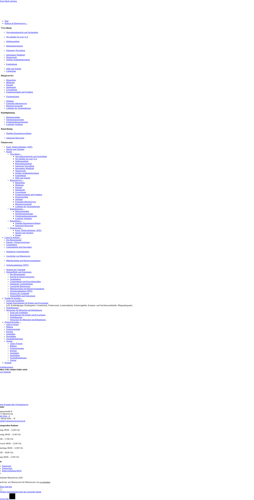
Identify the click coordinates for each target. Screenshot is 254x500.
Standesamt (11, 87)
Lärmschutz (11, 71)
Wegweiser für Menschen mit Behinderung (24, 310)
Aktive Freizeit (12, 324)
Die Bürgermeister (14, 240)
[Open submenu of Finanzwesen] (22, 228)
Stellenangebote (12, 41)
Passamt (9, 85)
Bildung (9, 327)
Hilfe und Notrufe (13, 69)
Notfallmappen (12, 308)
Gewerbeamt (11, 90)
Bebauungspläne (13, 117)
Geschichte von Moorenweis (18, 256)
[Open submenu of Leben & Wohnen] (21, 238)
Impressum (6, 466)
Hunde (9, 152)
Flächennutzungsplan (15, 119)
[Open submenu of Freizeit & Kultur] (20, 322)
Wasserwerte (11, 57)
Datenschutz (7, 468)
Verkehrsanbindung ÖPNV (17, 265)
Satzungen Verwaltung (15, 50)
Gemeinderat (11, 245)
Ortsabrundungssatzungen (17, 122)
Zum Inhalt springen (8, 1)
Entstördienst (11, 64)
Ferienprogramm (13, 329)
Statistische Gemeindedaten (17, 251)
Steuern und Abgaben (15, 149)
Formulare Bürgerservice (16, 103)
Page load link (6, 487)
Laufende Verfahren (14, 124)
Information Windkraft (15, 55)
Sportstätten (11, 336)
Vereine (9, 341)
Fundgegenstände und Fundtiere (19, 92)
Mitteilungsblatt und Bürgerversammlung (23, 260)
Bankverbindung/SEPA (12, 471)
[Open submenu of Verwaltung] (21, 154)
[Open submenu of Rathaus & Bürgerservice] (27, 24)
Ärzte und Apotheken (15, 300)
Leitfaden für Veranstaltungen (18, 108)
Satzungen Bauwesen (15, 138)
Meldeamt (10, 82)
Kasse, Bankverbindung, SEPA (19, 147)
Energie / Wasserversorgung (18, 242)
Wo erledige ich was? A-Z (17, 37)
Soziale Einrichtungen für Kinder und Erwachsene (27, 303)
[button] (20, 492)
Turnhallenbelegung (14, 339)
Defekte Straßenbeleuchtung (18, 60)
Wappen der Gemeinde (15, 269)
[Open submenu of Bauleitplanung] (24, 209)
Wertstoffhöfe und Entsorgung (18, 272)
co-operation (45, 482)
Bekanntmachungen (14, 46)
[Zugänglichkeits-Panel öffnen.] (1, 489)
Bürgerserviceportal (14, 106)
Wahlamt (10, 101)
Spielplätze (10, 334)
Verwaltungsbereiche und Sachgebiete (22, 32)
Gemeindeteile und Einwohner (19, 247)
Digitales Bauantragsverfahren (18, 133)
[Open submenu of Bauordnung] (21, 221)
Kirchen (9, 332)
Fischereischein (12, 96)
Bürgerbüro (11, 80)
